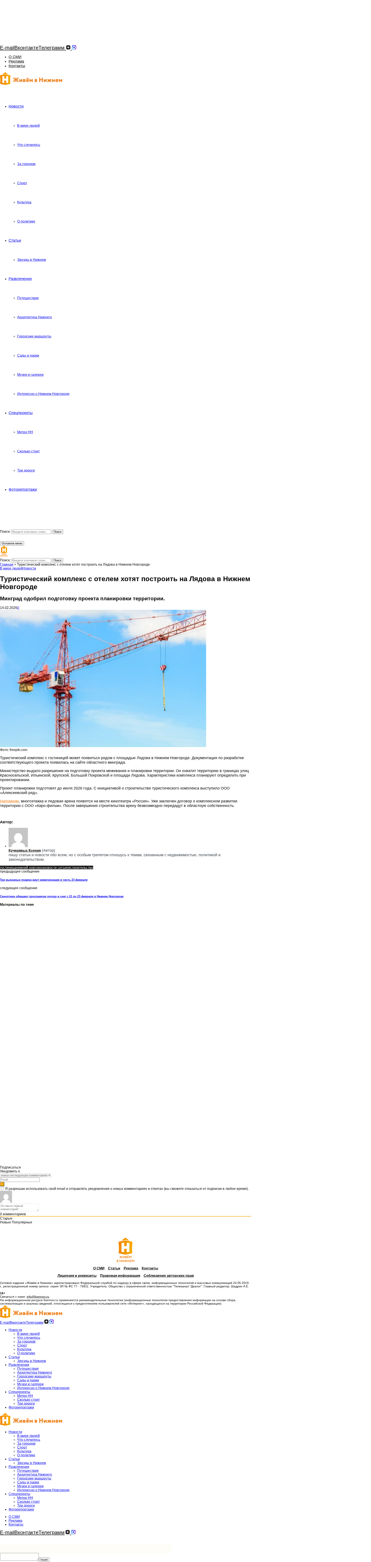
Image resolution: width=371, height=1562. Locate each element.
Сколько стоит (28, 451)
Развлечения (20, 279)
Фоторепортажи (23, 489)
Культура (24, 202)
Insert (44, 1559)
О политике (26, 221)
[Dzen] (68, 48)
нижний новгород (30, 867)
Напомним (9, 801)
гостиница (8, 867)
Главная (6, 564)
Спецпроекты (21, 413)
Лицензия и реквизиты (77, 1275)
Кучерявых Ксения (25, 850)
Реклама (16, 61)
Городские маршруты (34, 336)
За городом (26, 164)
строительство (81, 867)
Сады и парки (28, 355)
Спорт (22, 183)
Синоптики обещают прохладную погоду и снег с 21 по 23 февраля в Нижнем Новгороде (61, 896)
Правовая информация (120, 1275)
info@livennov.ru (38, 1296)
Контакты (17, 66)
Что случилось (28, 145)
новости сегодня (57, 867)
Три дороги (26, 470)
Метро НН (25, 432)
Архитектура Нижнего (34, 317)
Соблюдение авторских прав (169, 1275)
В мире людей (28, 125)
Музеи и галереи (30, 374)
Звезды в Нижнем (31, 260)
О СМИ (15, 57)
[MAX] (74, 48)
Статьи (15, 240)
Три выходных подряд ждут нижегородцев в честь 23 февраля (44, 879)
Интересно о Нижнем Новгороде (43, 394)
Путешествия (28, 298)
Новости (16, 106)
